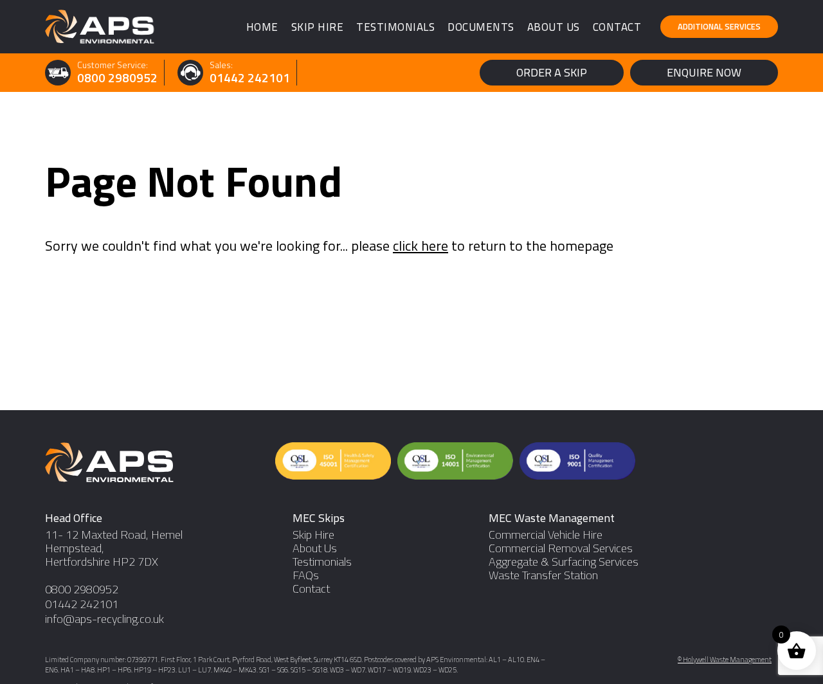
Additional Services (719, 26)
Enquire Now (704, 72)
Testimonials (395, 27)
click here (420, 245)
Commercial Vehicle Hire (545, 535)
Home (262, 27)
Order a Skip (551, 72)
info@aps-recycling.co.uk (104, 619)
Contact (617, 27)
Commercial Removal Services (561, 548)
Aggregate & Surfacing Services (563, 562)
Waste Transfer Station (543, 575)
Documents (481, 27)
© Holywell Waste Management (725, 660)
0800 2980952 (117, 78)
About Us (553, 27)
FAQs (306, 575)
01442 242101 (250, 78)
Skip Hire (317, 27)
